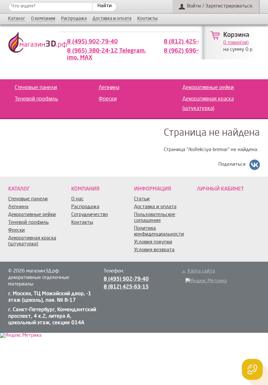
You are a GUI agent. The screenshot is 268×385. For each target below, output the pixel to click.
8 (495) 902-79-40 (92, 42)
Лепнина (109, 87)
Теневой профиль (36, 99)
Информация (152, 189)
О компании (43, 19)
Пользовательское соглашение (154, 217)
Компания (85, 189)
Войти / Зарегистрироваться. (220, 6)
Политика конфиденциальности (159, 231)
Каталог (16, 19)
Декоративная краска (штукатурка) (208, 104)
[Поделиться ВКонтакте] (254, 165)
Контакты (147, 19)
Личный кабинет (220, 189)
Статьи (142, 199)
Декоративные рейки (208, 87)
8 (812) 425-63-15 (189, 42)
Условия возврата (154, 250)
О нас (77, 199)
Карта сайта (201, 271)
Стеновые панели (36, 87)
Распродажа (74, 19)
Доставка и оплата (111, 19)
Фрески (108, 99)
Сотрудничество (89, 214)
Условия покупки (153, 242)
